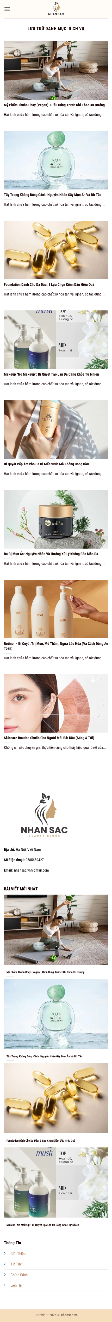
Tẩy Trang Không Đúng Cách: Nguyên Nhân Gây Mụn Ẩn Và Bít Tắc (52, 195)
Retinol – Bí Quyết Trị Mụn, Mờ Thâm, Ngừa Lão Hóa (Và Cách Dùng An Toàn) (56, 646)
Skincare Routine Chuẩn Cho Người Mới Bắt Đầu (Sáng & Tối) (49, 738)
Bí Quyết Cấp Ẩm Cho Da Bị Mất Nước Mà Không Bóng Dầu (46, 464)
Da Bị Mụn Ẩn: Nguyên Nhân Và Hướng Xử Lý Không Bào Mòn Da (51, 554)
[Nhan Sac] (56, 9)
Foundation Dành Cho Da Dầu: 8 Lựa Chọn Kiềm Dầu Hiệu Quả (49, 284)
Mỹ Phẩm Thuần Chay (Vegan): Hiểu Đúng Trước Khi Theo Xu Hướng (54, 105)
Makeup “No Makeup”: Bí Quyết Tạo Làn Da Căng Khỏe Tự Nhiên (51, 374)
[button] (7, 9)
